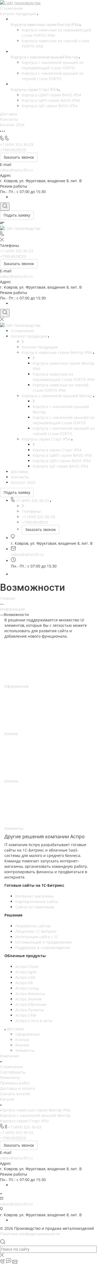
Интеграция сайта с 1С (37, 936)
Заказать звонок (19, 157)
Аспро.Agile (26, 971)
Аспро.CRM (25, 1015)
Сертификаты (13, 1072)
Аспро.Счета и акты (34, 1020)
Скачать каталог (15, 1093)
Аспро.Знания (28, 999)
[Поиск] (5, 207)
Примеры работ (15, 1082)
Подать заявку (17, 215)
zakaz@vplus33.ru (16, 169)
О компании (11, 1066)
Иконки (22, 1045)
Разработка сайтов (32, 925)
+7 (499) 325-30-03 (24, 1127)
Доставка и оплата (17, 1088)
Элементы (24, 1050)
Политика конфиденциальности (30, 1233)
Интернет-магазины (34, 896)
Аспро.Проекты (29, 1009)
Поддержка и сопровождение (42, 947)
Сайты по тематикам (34, 906)
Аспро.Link (25, 977)
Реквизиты (10, 1077)
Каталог (7, 1099)
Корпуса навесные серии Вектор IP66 (35, 1110)
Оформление (27, 1034)
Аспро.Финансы (30, 993)
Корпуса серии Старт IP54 (24, 1120)
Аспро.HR (24, 982)
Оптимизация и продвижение (43, 942)
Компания (9, 1055)
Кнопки (22, 1039)
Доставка (15, 1028)
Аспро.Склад (27, 988)
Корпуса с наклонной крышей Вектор (35, 1115)
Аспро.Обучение (31, 1004)
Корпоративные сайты (36, 901)
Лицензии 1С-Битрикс (36, 931)
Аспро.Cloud (26, 966)
